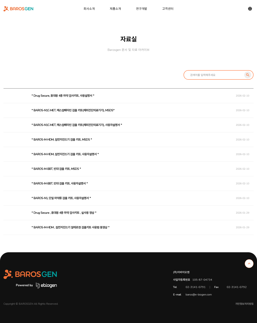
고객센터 (167, 9)
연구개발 (141, 9)
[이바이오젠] (18, 9)
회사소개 (89, 9)
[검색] (247, 74)
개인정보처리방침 (244, 304)
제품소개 (115, 9)
